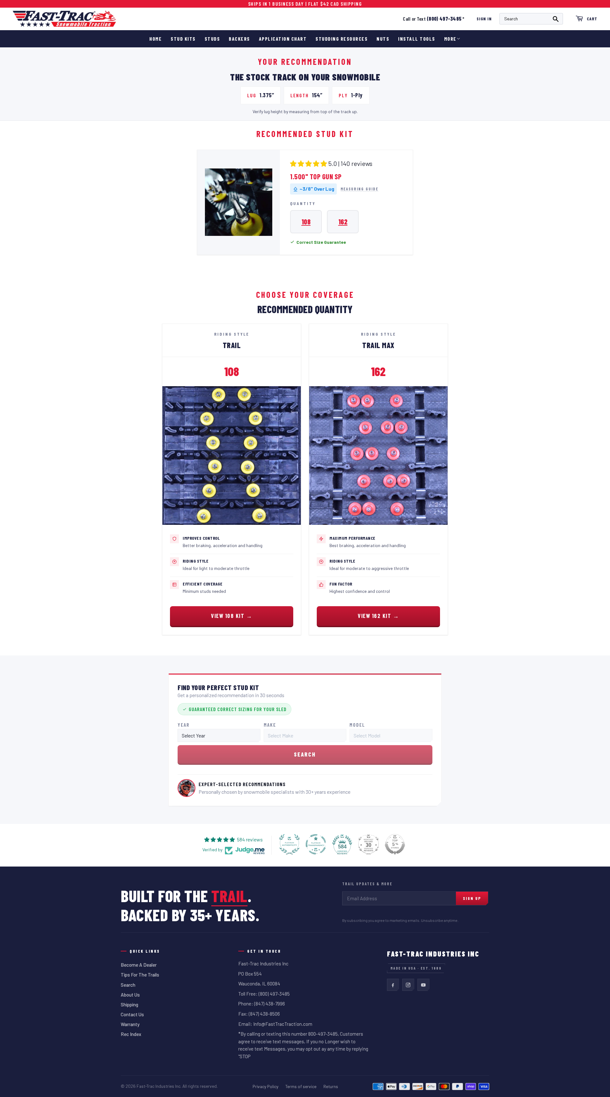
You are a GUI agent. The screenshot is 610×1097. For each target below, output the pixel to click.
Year (184, 725)
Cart (592, 18)
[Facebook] (393, 985)
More (450, 39)
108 (306, 221)
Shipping (129, 1004)
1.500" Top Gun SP (316, 176)
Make (270, 725)
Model (357, 725)
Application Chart (283, 39)
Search (128, 985)
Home (155, 39)
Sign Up (472, 898)
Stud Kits (183, 39)
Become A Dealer (139, 965)
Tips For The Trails (140, 974)
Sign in (484, 18)
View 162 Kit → (378, 615)
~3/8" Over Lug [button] (317, 189)
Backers (239, 39)
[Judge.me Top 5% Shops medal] (395, 844)
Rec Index (131, 1034)
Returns (330, 1086)
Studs (212, 39)
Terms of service (300, 1086)
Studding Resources (341, 39)
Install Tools (416, 39)
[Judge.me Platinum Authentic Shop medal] (289, 844)
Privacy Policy (265, 1086)
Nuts (382, 39)
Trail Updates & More (367, 883)
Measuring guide (359, 189)
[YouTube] (423, 985)
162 (343, 221)
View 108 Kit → (231, 615)
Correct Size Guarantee (321, 242)
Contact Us (132, 1014)
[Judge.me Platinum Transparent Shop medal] (316, 844)
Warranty (130, 1024)
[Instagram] (408, 985)
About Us (130, 995)
